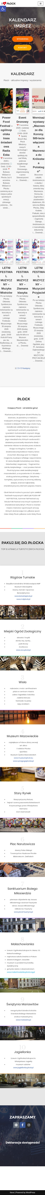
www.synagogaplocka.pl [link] (23, 761)
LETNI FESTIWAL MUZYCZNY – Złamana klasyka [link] (22, 280)
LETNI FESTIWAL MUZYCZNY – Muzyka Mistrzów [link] (6, 280)
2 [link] (16, 368)
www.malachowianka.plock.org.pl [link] (21, 972)
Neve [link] (12, 1193)
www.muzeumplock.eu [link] (23, 758)
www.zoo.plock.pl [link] (23, 650)
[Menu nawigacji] (40, 4)
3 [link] (18, 368)
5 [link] (21, 368)
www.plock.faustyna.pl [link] (23, 912)
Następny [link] (26, 368)
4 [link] (19, 368)
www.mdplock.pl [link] (23, 599)
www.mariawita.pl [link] (23, 1020)
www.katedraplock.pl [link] (23, 596)
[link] (3, 9)
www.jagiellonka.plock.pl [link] (23, 1067)
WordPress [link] (30, 1193)
